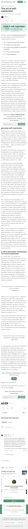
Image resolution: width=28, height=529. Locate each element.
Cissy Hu (6, 16)
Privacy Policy (15, 511)
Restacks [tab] (10, 422)
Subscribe (20, 2)
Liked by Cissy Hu (9, 436)
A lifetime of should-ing (8, 471)
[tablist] (7, 422)
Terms (16, 519)
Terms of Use (21, 509)
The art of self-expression (13, 52)
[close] (24, 480)
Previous (5, 412)
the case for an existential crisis (8, 473)
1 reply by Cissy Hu (10, 454)
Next (23, 412)
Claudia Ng (6, 435)
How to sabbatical (11, 54)
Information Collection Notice (18, 510)
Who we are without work (13, 45)
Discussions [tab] (11, 467)
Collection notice (22, 519)
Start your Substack (10, 522)
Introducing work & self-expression (15, 42)
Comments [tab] (4, 422)
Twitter (11, 388)
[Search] (25, 467)
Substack (7, 526)
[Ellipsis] (26, 435)
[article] (14, 474)
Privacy (12, 519)
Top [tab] (2, 467)
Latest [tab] (6, 467)
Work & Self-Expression (7, 6)
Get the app (20, 522)
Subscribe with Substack (15, 506)
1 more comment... (5, 460)
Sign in (25, 2)
